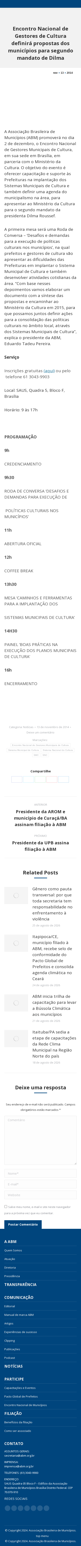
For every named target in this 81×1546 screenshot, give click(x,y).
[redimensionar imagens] (16, 895)
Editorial (9, 1306)
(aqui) (49, 370)
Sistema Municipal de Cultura (23, 750)
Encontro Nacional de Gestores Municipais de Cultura (40, 745)
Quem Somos (13, 1250)
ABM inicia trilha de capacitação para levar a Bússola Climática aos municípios (54, 1005)
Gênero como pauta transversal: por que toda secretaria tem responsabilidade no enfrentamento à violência (52, 904)
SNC (45, 755)
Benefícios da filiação (18, 1422)
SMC (36, 755)
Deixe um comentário (40, 732)
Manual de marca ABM (19, 1315)
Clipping (9, 1340)
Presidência (12, 1276)
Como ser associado (17, 1431)
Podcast (9, 1358)
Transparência (20, 1285)
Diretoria (10, 1267)
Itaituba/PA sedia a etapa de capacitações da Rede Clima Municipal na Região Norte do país (54, 1044)
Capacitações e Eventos (20, 1388)
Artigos (8, 1323)
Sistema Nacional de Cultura (58, 750)
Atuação (9, 1259)
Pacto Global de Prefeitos (21, 1396)
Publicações (12, 1349)
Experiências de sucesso (20, 1332)
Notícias (28, 727)
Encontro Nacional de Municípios (25, 1405)
